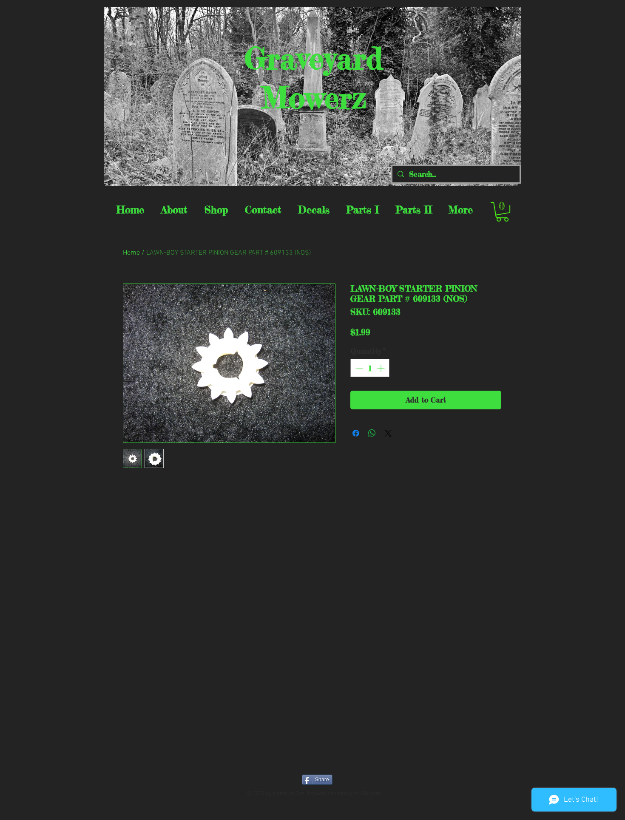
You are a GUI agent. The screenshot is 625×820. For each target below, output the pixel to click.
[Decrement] (358, 368)
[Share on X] (388, 433)
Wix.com (370, 793)
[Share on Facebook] (356, 433)
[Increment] (381, 368)
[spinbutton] (370, 368)
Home (131, 253)
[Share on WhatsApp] (372, 433)
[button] (502, 211)
